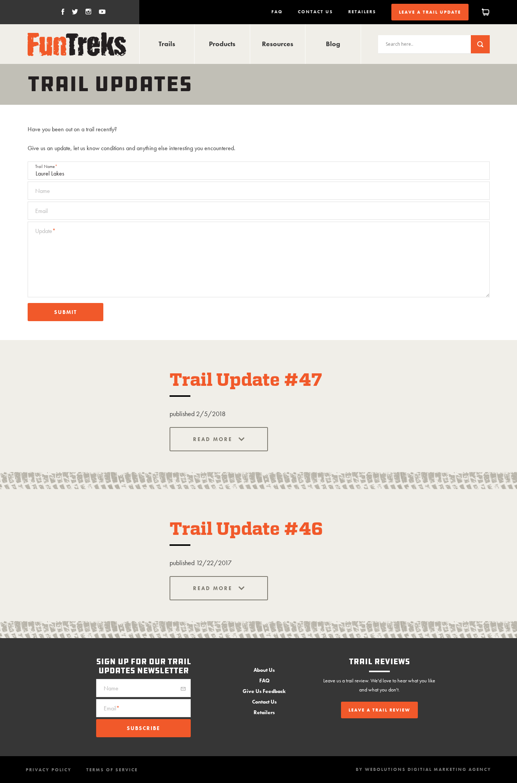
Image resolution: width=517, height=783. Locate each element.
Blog (333, 43)
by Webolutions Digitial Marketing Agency (423, 769)
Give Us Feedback (264, 691)
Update (45, 231)
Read (203, 439)
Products (222, 43)
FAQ (277, 12)
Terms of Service (112, 770)
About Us (264, 669)
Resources (277, 43)
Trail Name (46, 166)
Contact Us (315, 12)
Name (42, 191)
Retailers (362, 12)
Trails (167, 43)
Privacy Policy (49, 770)
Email (41, 211)
